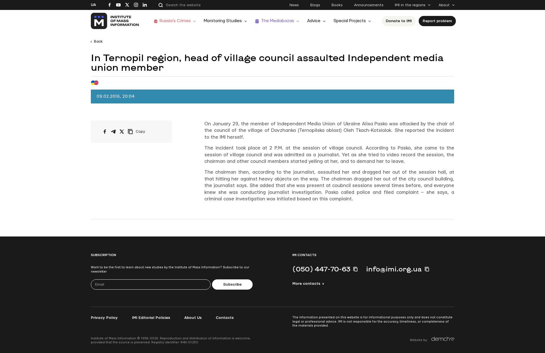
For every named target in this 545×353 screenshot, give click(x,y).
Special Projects (350, 21)
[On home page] (115, 21)
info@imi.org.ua (394, 268)
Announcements (368, 5)
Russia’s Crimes (175, 21)
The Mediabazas (277, 21)
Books (337, 5)
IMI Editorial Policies (151, 318)
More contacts (306, 284)
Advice (313, 21)
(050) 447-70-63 (321, 268)
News (294, 5)
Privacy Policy (104, 318)
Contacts (225, 318)
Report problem (437, 21)
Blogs (315, 5)
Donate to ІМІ (399, 21)
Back (98, 41)
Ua (93, 5)
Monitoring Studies (223, 21)
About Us (193, 318)
